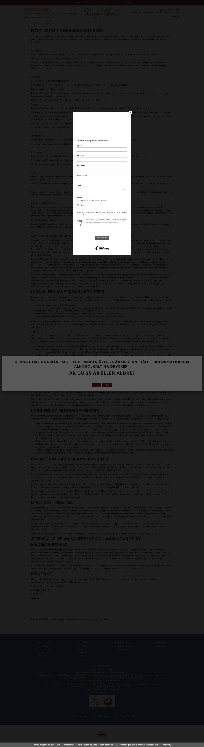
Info (164, 744)
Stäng (169, 744)
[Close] (130, 112)
